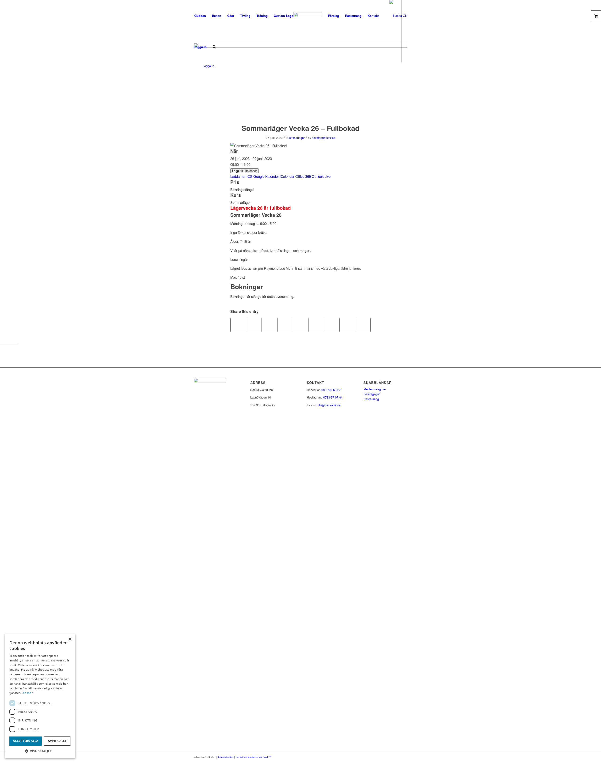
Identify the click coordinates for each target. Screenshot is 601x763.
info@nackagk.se (328, 405)
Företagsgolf (371, 394)
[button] (39, 751)
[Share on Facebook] (238, 324)
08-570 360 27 (331, 389)
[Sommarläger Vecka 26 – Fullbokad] (300, 80)
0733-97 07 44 (333, 397)
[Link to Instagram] (199, 77)
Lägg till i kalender (244, 171)
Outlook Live (321, 176)
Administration (225, 757)
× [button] (70, 639)
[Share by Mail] (362, 324)
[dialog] (40, 696)
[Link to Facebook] (192, 77)
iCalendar (287, 176)
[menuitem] (200, 15)
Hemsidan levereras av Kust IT (253, 757)
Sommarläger (296, 138)
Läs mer (27, 693)
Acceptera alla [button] (25, 741)
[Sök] (214, 46)
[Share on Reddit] (347, 324)
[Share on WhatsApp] (269, 324)
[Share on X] (254, 324)
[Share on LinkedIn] (300, 324)
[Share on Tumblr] (316, 324)
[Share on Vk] (331, 324)
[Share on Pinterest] (285, 324)
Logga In (200, 47)
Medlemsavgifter (374, 389)
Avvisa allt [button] (57, 741)
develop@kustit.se (323, 138)
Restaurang (371, 399)
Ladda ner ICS (241, 176)
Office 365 (303, 176)
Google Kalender (266, 176)
